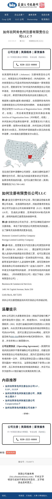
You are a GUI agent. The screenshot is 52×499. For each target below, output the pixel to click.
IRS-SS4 (14, 336)
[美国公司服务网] (26, 5)
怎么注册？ (20, 15)
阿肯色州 (11, 453)
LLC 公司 (19, 19)
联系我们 (46, 19)
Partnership (32, 19)
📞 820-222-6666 (26, 64)
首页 (7, 15)
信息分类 (46, 15)
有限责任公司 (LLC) (36, 41)
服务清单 (33, 15)
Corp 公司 (6, 19)
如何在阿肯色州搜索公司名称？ (21, 408)
